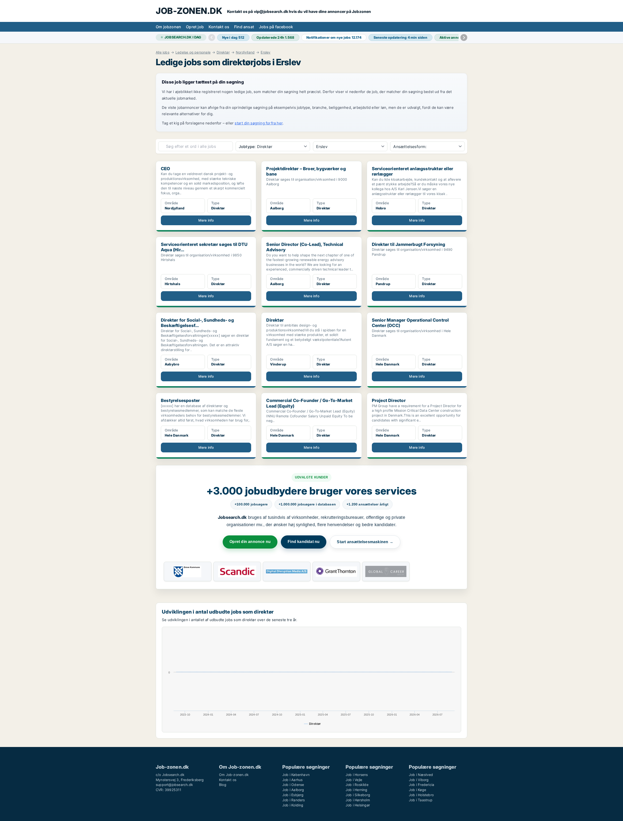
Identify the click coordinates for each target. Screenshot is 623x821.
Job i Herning (356, 790)
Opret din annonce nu (250, 542)
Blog (222, 785)
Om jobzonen (168, 26)
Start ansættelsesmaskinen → (365, 542)
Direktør (223, 52)
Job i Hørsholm (358, 800)
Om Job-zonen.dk (234, 775)
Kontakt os (219, 26)
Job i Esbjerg (293, 795)
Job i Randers (293, 800)
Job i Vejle (354, 780)
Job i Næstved (421, 775)
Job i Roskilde (357, 785)
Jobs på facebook (276, 26)
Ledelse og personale (193, 52)
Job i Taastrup (420, 800)
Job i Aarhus (292, 780)
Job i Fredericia (421, 785)
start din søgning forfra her (259, 123)
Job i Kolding (292, 805)
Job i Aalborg (293, 790)
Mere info (206, 220)
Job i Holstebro (421, 795)
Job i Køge (417, 790)
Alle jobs (162, 52)
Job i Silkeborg (358, 795)
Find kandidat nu (304, 542)
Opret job (195, 26)
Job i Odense (293, 785)
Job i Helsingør (358, 805)
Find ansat (244, 26)
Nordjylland (245, 52)
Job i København (296, 775)
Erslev (265, 52)
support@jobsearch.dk (174, 785)
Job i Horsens (357, 775)
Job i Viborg (419, 780)
